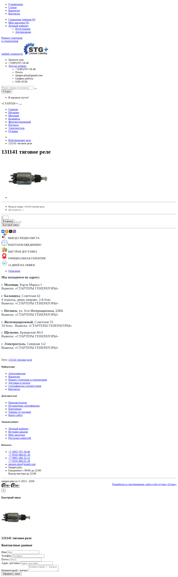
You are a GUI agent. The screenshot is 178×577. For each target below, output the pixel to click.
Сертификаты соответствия (24, 385)
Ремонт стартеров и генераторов (27, 379)
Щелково (13, 112)
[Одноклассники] (6, 231)
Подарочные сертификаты (24, 405)
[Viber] (14, 231)
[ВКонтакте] (3, 231)
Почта (5, 559)
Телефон (6, 555)
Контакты (14, 13)
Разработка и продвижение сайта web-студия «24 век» (144, 484)
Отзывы (13, 131)
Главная (13, 109)
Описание (14, 271)
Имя (3, 552)
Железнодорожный (19, 121)
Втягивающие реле (19, 140)
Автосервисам (16, 373)
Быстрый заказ (10, 225)
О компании (15, 4)
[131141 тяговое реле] (28, 197)
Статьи (12, 7)
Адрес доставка (10, 563)
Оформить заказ (11, 573)
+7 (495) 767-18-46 (19, 451)
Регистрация (22, 28)
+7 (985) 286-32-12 (19, 457)
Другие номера (17, 66)
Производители (17, 402)
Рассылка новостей (19, 438)
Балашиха (14, 118)
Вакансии (14, 10)
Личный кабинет (18, 428)
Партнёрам (14, 408)
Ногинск (13, 124)
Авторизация (23, 32)
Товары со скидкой (19, 412)
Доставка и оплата (19, 382)
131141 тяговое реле (20, 359)
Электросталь (16, 128)
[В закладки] (16, 222)
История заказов (18, 431)
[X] (10, 231)
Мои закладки (16, 434)
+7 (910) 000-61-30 (19, 454)
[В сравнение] (20, 222)
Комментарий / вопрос (14, 570)
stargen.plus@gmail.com (21, 464)
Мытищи (13, 115)
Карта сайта (15, 415)
